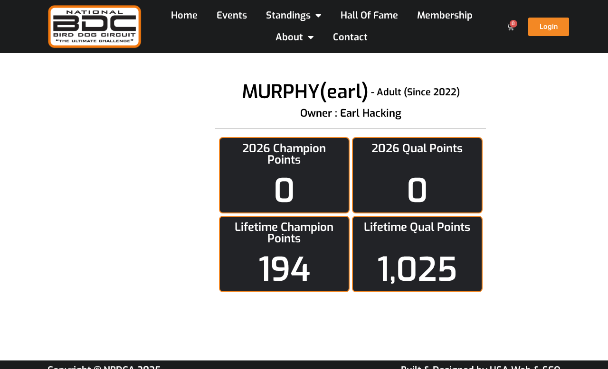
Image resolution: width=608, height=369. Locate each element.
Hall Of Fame (369, 15)
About (289, 37)
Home (184, 15)
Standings (288, 15)
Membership (445, 15)
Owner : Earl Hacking (350, 113)
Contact (350, 37)
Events (232, 15)
